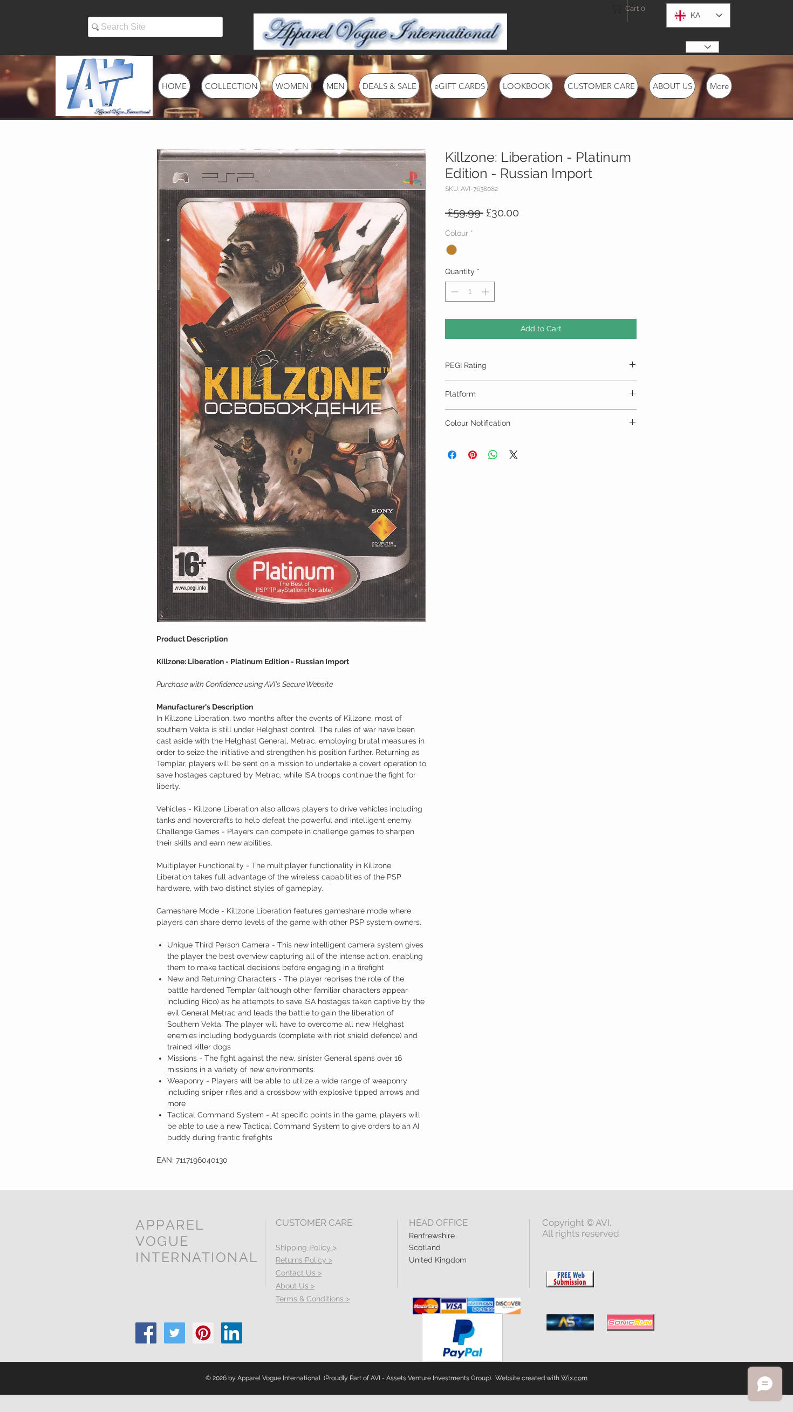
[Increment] (486, 291)
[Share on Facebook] (452, 454)
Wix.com (574, 1378)
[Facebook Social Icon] (145, 1332)
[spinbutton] (470, 291)
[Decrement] (453, 291)
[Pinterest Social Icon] (203, 1332)
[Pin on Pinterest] (472, 454)
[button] (630, 8)
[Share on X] (513, 454)
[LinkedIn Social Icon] (231, 1332)
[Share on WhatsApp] (493, 454)
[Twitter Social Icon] (174, 1332)
